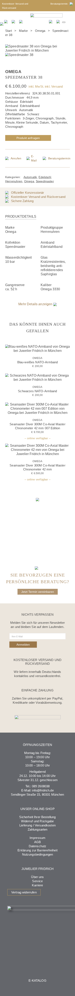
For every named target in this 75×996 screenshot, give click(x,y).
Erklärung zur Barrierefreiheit (38, 850)
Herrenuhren (13, 181)
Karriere (37, 885)
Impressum (37, 838)
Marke (23, 30)
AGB (37, 842)
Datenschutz (37, 846)
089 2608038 (41, 786)
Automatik (30, 177)
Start (8, 30)
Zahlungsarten (38, 829)
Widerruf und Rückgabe (37, 821)
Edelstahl (45, 177)
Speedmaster (45, 181)
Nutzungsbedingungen (37, 854)
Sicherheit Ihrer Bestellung (37, 817)
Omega (40, 30)
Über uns (37, 877)
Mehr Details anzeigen (35, 304)
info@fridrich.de (43, 790)
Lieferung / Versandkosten (37, 825)
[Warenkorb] (58, 21)
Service (37, 881)
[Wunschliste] (51, 21)
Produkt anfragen (28, 138)
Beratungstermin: (60, 3)
